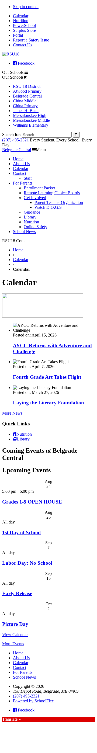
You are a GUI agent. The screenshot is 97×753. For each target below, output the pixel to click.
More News (12, 413)
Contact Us (22, 45)
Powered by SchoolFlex (33, 701)
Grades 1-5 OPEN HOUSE (32, 502)
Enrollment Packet (39, 188)
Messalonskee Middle (31, 120)
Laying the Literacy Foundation (48, 402)
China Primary (25, 105)
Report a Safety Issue (31, 40)
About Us (21, 163)
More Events (13, 643)
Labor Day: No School (27, 563)
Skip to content (26, 6)
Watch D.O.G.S (48, 207)
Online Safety (35, 226)
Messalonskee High (29, 115)
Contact (19, 173)
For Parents (22, 183)
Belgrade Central (27, 96)
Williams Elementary (30, 125)
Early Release (17, 593)
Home (18, 159)
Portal (18, 35)
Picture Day (15, 624)
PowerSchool (24, 25)
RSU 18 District (26, 86)
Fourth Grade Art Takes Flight (47, 377)
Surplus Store (24, 30)
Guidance (32, 212)
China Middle (24, 101)
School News (24, 231)
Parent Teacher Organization (58, 202)
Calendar (20, 15)
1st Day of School (21, 532)
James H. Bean (26, 110)
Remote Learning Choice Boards (52, 192)
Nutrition (20, 20)
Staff (28, 178)
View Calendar (15, 634)
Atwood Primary (27, 91)
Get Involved (35, 197)
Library (30, 217)
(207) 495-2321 (15, 140)
